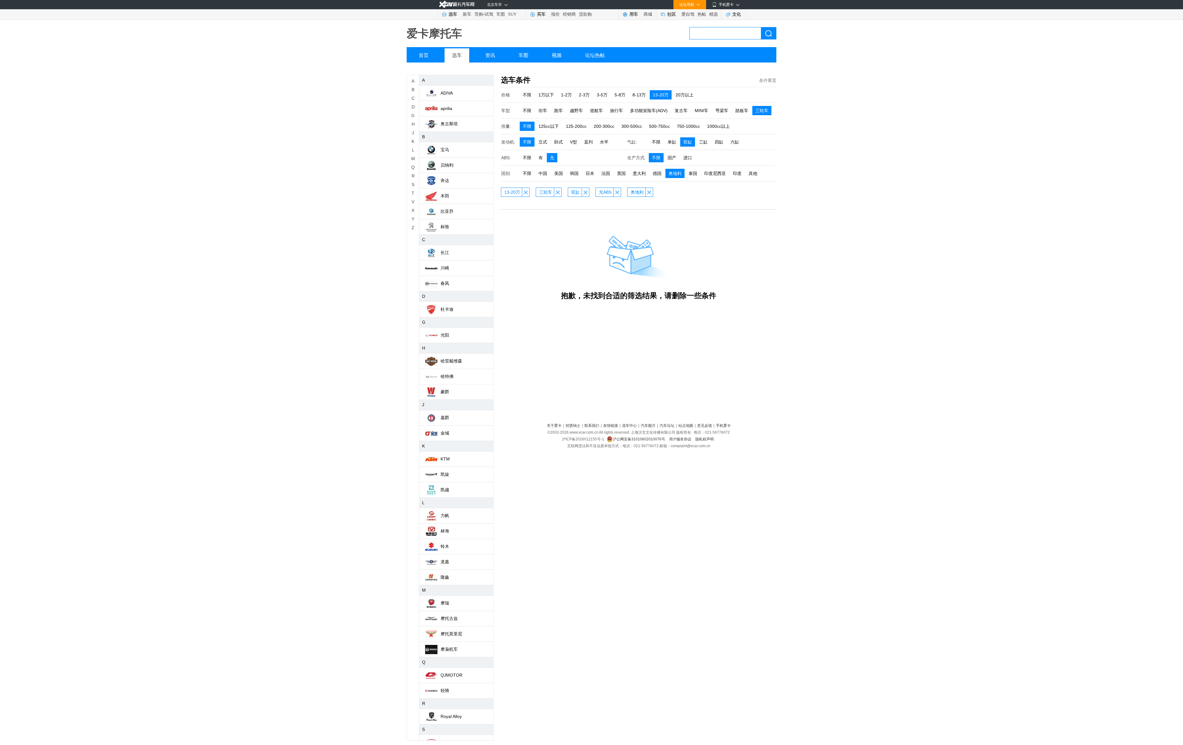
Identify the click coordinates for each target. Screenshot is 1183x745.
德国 (657, 173)
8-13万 (639, 94)
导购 (478, 14)
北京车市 (494, 4)
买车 (541, 14)
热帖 (701, 14)
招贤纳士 (573, 425)
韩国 (574, 173)
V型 (573, 142)
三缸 (703, 142)
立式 (543, 142)
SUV (512, 14)
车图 (500, 14)
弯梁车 (721, 110)
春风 (445, 283)
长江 (445, 252)
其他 (753, 173)
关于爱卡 (554, 425)
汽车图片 (648, 425)
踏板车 (741, 110)
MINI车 (701, 110)
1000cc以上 (718, 126)
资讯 (490, 55)
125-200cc (576, 126)
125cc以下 (549, 126)
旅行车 (616, 110)
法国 (605, 173)
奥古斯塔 (449, 123)
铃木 (445, 546)
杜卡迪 (447, 309)
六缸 (734, 142)
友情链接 (610, 425)
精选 (713, 14)
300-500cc (631, 126)
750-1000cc (688, 126)
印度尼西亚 (715, 173)
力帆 (445, 515)
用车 (633, 14)
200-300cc (604, 126)
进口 (687, 157)
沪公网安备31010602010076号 (639, 439)
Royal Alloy (451, 716)
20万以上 (684, 94)
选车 (453, 14)
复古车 (681, 110)
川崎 (445, 267)
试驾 (489, 14)
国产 (672, 157)
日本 (590, 173)
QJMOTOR (451, 675)
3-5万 (602, 94)
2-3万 (584, 94)
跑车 (558, 110)
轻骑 (445, 690)
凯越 (445, 489)
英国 (621, 173)
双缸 (687, 142)
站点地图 (685, 425)
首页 (424, 55)
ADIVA (447, 93)
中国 (543, 173)
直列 (588, 142)
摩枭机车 (449, 649)
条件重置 (767, 80)
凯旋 (445, 474)
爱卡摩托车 (434, 33)
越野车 (576, 110)
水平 (604, 142)
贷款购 (585, 14)
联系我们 (591, 425)
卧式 (558, 142)
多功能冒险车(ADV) (649, 110)
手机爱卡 (723, 425)
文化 (736, 14)
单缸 (672, 142)
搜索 (768, 33)
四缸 (719, 142)
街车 (543, 110)
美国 (558, 173)
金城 (445, 433)
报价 (555, 14)
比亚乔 (447, 211)
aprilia (446, 108)
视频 (557, 55)
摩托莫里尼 (451, 633)
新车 (467, 14)
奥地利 (675, 173)
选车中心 (629, 425)
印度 (737, 173)
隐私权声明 (704, 439)
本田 (445, 195)
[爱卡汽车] (456, 4)
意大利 (639, 173)
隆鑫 (445, 577)
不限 (527, 94)
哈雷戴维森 (451, 360)
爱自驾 (687, 14)
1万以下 (546, 94)
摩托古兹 (449, 618)
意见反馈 (704, 425)
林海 (445, 530)
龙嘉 (445, 561)
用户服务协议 (680, 439)
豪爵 (445, 391)
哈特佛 (447, 376)
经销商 (569, 14)
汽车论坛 (667, 425)
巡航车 (596, 110)
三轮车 (761, 110)
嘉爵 (445, 417)
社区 (671, 14)
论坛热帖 (595, 55)
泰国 (693, 173)
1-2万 (566, 94)
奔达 (445, 180)
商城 (648, 14)
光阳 (445, 335)
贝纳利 (447, 165)
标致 (445, 226)
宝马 (445, 149)
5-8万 (620, 94)
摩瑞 (445, 603)
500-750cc (659, 126)
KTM (445, 458)
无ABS (605, 192)
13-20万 (661, 94)
